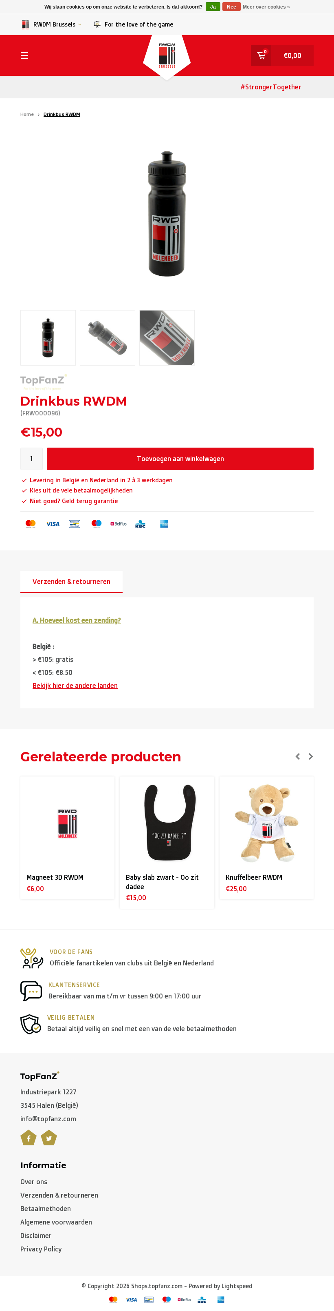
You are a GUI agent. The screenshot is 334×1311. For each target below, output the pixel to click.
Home (27, 114)
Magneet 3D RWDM (55, 877)
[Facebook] (28, 1142)
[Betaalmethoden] (30, 524)
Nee (231, 7)
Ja (213, 7)
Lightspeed (237, 1285)
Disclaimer (36, 1235)
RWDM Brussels (54, 24)
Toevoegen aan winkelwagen (180, 459)
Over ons (33, 1182)
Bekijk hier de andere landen (75, 685)
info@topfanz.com (48, 1119)
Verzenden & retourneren (71, 581)
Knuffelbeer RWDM (254, 877)
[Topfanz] (43, 382)
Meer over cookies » (266, 7)
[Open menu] (24, 55)
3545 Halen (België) (49, 1105)
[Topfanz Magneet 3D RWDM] (67, 824)
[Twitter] (49, 1142)
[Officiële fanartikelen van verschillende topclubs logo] (39, 1075)
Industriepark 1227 (48, 1092)
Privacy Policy (41, 1249)
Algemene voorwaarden (56, 1222)
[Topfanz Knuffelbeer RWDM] (267, 824)
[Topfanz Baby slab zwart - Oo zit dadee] (167, 824)
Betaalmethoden (45, 1209)
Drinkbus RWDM (62, 114)
